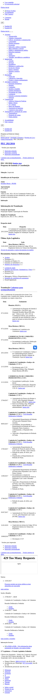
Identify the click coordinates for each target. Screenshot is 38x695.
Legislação (12, 94)
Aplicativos (8, 691)
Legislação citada (10, 268)
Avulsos (7, 257)
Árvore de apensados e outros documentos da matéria (17, 250)
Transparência (13, 113)
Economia (12, 45)
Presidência (12, 64)
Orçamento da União (15, 92)
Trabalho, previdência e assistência (19, 57)
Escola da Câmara (14, 68)
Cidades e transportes (15, 38)
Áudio (10, 607)
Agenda (11, 61)
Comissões (12, 87)
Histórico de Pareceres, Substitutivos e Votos (18, 269)
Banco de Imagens (14, 106)
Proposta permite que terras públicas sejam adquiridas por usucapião (18, 585)
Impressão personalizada (12, 154)
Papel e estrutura (14, 69)
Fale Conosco (9, 14)
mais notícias (5, 589)
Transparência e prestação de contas (16, 111)
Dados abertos (13, 117)
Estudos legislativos (15, 90)
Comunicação (9, 99)
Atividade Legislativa (11, 82)
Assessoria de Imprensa (16, 108)
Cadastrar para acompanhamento (11, 158)
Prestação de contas (15, 115)
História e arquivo (14, 71)
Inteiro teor (17, 163)
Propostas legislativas (15, 83)
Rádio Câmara (13, 103)
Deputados (8, 75)
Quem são (12, 76)
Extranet (7, 692)
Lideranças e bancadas (15, 78)
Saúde (10, 54)
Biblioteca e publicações (16, 66)
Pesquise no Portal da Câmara (10, 134)
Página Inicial (5, 137)
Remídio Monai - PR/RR (8, 183)
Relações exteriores (14, 52)
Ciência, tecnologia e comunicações (19, 40)
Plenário (11, 85)
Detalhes (11, 608)
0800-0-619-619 (21, 661)
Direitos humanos (14, 43)
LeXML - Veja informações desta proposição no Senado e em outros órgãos (18, 647)
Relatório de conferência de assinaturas (17, 278)
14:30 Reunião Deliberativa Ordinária (20, 415)
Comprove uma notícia (16, 110)
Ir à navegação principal (12, 4)
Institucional (8, 59)
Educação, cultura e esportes (17, 47)
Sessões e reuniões (14, 89)
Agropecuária (13, 36)
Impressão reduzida (11, 151)
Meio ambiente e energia (16, 48)
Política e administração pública (18, 50)
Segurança (12, 55)
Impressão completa (11, 153)
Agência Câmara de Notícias (17, 101)
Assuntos (7, 34)
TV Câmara (12, 104)
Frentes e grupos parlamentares (18, 80)
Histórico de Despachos (12, 264)
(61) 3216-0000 (27, 663)
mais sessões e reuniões (8, 638)
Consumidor (12, 41)
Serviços (11, 62)
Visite (10, 73)
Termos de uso (9, 689)
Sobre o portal (9, 687)
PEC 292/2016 (8, 143)
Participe (11, 97)
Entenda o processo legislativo (18, 96)
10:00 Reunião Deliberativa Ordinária (20, 443)
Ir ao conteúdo (9, 2)
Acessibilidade (9, 12)
